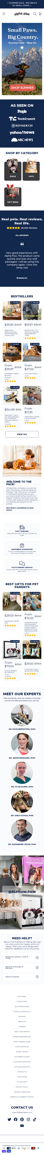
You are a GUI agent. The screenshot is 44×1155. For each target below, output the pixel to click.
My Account (22, 1082)
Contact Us (22, 1072)
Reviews (22, 1016)
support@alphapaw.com (22, 1112)
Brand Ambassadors (22, 1037)
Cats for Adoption (22, 1067)
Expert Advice (22, 1052)
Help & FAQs (22, 1077)
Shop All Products (22, 1011)
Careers (22, 1026)
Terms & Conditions (22, 1092)
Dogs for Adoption (22, 1062)
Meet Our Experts (22, 1032)
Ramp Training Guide (22, 1042)
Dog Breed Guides (22, 1057)
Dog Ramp (22, 996)
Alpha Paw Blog (22, 1047)
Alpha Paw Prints (22, 1006)
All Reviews (22, 235)
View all (22, 434)
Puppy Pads (22, 1001)
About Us (22, 1021)
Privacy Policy (22, 1087)
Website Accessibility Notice (22, 1097)
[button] (3, 13)
